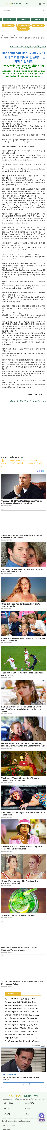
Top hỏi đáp (39, 25)
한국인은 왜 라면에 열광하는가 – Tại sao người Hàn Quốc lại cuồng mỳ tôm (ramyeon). (22, 1031)
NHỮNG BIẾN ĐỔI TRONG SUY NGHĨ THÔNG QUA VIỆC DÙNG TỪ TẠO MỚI (20, 1035)
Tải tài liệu (9, 25)
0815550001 (11, 1125)
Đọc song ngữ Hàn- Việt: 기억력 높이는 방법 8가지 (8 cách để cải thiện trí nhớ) (21, 1005)
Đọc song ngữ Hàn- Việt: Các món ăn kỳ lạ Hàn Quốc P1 (22, 1012)
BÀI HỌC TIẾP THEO (22, 461)
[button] (44, 4)
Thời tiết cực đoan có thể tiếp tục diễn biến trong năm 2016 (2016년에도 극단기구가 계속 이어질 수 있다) (22, 1041)
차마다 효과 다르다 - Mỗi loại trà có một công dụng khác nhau (21, 1038)
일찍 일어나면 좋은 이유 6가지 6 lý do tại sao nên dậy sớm (21, 1015)
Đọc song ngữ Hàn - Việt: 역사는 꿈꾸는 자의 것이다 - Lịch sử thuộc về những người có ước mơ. (22, 1025)
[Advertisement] (23, 428)
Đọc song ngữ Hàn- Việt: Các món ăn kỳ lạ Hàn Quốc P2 (22, 1009)
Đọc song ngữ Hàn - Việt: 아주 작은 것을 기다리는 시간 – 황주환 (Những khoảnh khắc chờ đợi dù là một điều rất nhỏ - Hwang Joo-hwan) (22, 1022)
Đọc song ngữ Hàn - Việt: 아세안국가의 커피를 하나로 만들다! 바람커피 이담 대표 (21, 1028)
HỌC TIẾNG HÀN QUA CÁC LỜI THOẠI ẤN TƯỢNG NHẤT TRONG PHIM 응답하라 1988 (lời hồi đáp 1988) (21, 1018)
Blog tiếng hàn (24, 25)
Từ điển (24, 28)
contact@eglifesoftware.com (19, 1121)
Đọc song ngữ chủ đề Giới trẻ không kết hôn (20, 1002)
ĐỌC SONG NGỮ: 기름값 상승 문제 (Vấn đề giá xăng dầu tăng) (21, 999)
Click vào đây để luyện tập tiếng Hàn (28, 46)
